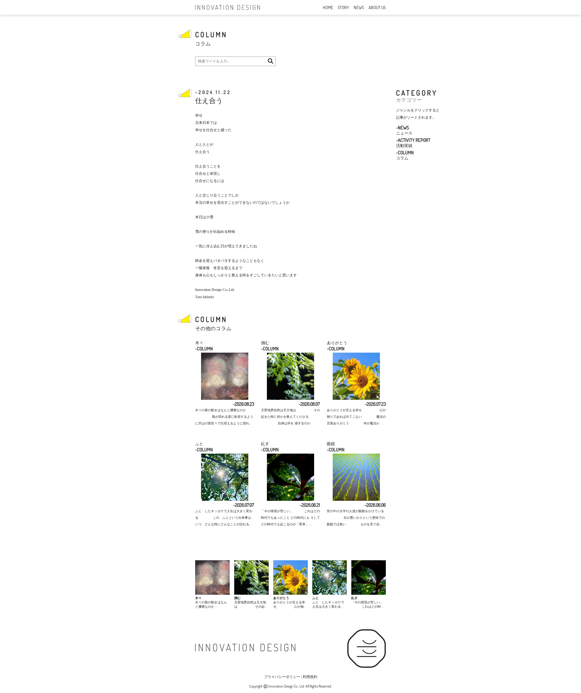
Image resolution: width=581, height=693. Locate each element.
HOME (328, 7)
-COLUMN (204, 348)
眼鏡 (331, 444)
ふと (199, 444)
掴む (265, 343)
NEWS (359, 7)
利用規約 (310, 677)
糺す (265, 444)
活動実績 (413, 142)
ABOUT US (377, 7)
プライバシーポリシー (282, 677)
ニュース (404, 130)
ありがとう (337, 343)
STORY (343, 7)
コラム (405, 155)
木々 (199, 343)
